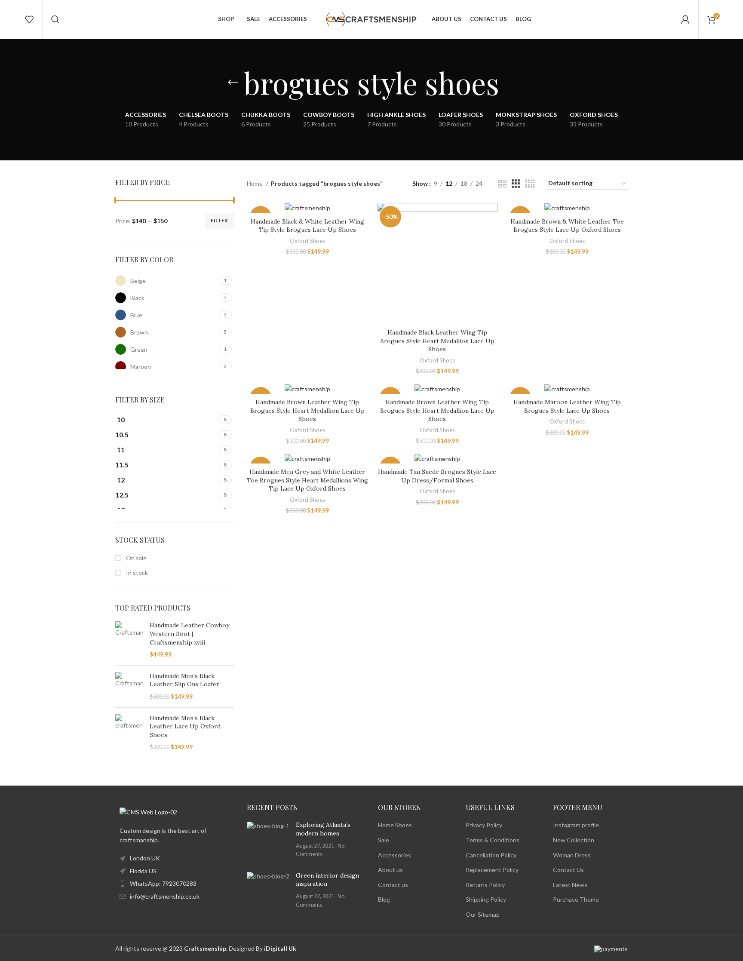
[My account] (685, 19)
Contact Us (568, 869)
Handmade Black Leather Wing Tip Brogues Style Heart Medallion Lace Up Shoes (437, 341)
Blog (384, 899)
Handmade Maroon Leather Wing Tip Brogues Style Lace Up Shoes (567, 406)
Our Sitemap (483, 914)
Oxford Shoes (307, 240)
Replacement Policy (492, 869)
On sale (136, 558)
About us (390, 869)
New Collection (573, 840)
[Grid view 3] (516, 183)
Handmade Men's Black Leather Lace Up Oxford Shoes (185, 726)
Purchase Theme (576, 899)
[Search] (55, 19)
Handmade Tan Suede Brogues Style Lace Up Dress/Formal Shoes (437, 476)
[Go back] (233, 82)
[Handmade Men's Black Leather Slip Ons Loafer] (129, 686)
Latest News (570, 884)
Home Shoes (395, 825)
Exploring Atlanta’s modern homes (323, 829)
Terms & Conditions (492, 840)
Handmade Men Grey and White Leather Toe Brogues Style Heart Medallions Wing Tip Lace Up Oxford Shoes (307, 480)
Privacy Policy (484, 825)
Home (255, 183)
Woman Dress (572, 855)
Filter (219, 220)
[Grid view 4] (529, 183)
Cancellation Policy (491, 855)
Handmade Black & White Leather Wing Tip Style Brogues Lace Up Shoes (307, 226)
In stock (136, 572)
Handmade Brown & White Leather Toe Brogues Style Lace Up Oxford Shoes (567, 226)
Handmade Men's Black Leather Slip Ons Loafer (184, 680)
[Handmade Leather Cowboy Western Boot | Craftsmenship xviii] (129, 639)
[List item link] (175, 883)
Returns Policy (485, 884)
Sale (383, 840)
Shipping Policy (486, 899)
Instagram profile (576, 825)
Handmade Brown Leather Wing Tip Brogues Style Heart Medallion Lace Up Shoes (307, 410)
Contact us (393, 884)
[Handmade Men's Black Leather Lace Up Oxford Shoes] (129, 732)
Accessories (394, 855)
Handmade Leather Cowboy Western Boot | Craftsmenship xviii (189, 633)
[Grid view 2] (502, 183)
